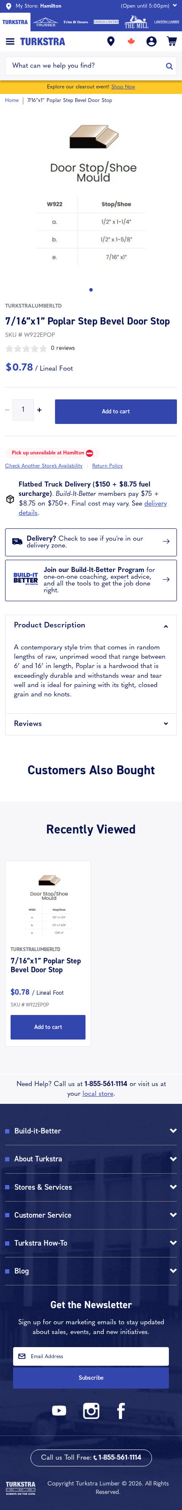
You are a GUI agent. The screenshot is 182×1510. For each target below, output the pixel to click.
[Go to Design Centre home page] (106, 22)
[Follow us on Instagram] (91, 1417)
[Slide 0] (91, 289)
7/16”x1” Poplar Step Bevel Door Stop (46, 965)
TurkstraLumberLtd (33, 306)
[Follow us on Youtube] (60, 1417)
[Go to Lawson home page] (167, 22)
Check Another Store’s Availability (44, 466)
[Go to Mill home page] (136, 22)
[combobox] (86, 66)
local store (98, 1094)
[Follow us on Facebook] (121, 1417)
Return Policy (107, 466)
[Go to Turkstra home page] (15, 22)
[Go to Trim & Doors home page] (76, 22)
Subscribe (91, 1378)
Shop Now (123, 87)
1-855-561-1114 (106, 1084)
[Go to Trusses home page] (45, 22)
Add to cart (116, 411)
